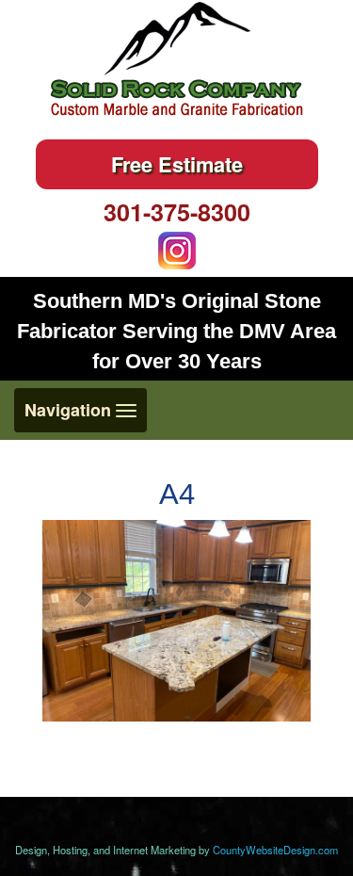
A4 (177, 494)
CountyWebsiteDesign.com (275, 849)
